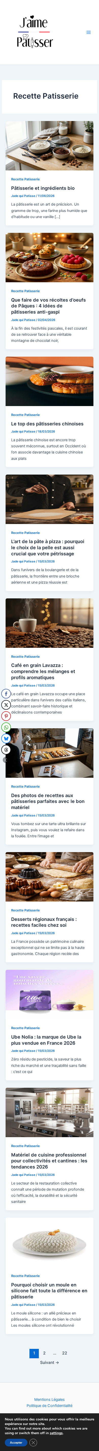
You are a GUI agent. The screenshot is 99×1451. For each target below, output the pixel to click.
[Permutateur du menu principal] (88, 32)
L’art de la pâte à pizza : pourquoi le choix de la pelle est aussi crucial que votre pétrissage (47, 547)
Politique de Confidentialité (49, 1405)
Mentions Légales (49, 1399)
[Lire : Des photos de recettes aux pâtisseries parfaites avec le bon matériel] (49, 752)
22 (64, 1353)
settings (56, 1433)
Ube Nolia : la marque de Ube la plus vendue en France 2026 (46, 1040)
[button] (6, 760)
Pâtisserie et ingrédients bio (43, 188)
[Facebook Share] (6, 693)
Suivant (49, 1362)
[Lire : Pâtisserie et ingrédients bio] (49, 145)
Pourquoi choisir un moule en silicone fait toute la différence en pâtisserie (49, 1290)
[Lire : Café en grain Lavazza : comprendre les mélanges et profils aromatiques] (49, 623)
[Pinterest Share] (6, 716)
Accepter (16, 1443)
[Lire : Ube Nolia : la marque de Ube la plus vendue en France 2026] (49, 994)
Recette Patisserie (25, 179)
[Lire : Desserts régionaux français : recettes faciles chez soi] (49, 876)
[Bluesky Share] (6, 738)
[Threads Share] (6, 750)
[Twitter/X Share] (6, 705)
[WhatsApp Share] (6, 727)
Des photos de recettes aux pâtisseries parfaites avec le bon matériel (48, 801)
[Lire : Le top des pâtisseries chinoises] (49, 381)
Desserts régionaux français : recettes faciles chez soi (44, 922)
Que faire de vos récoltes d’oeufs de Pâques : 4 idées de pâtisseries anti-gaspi (48, 306)
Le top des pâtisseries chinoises (47, 423)
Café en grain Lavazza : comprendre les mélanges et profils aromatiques (43, 671)
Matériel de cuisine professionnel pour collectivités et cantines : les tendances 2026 (49, 1161)
